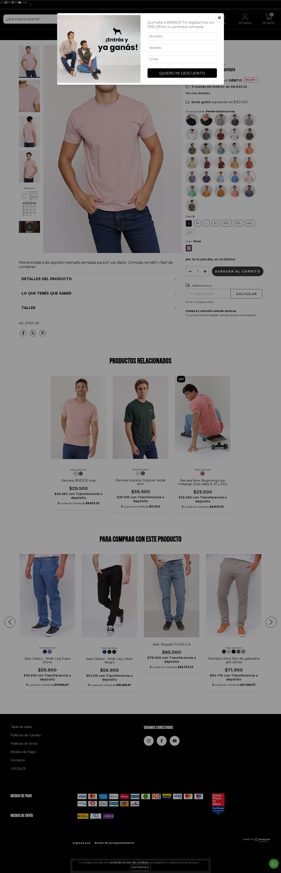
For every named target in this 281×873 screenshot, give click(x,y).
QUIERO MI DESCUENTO (182, 73)
